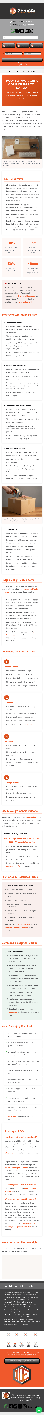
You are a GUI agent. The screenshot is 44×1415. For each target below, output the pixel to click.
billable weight (30, 817)
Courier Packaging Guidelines (24, 71)
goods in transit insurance (25, 296)
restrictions (28, 725)
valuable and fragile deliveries (16, 1168)
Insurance (12, 1116)
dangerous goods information (16, 927)
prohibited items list (22, 924)
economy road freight (14, 866)
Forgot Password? (22, 64)
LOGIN (22, 60)
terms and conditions (26, 302)
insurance (13, 1012)
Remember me (22, 63)
